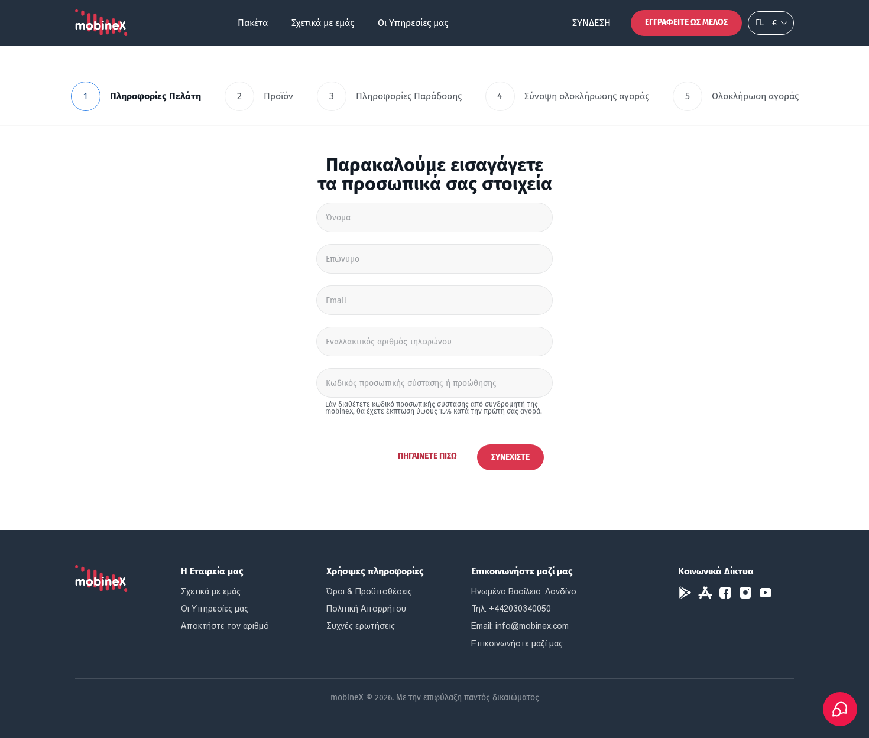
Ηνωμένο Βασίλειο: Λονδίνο (523, 591)
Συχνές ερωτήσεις (360, 625)
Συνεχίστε (510, 457)
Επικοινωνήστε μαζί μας (517, 643)
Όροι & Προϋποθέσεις (369, 591)
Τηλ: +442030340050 (511, 608)
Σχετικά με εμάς (322, 22)
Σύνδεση (591, 22)
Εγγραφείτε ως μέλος (686, 22)
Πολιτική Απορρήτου (366, 608)
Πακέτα (253, 22)
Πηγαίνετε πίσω (427, 456)
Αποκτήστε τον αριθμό (225, 625)
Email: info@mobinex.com (520, 625)
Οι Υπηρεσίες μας (413, 22)
